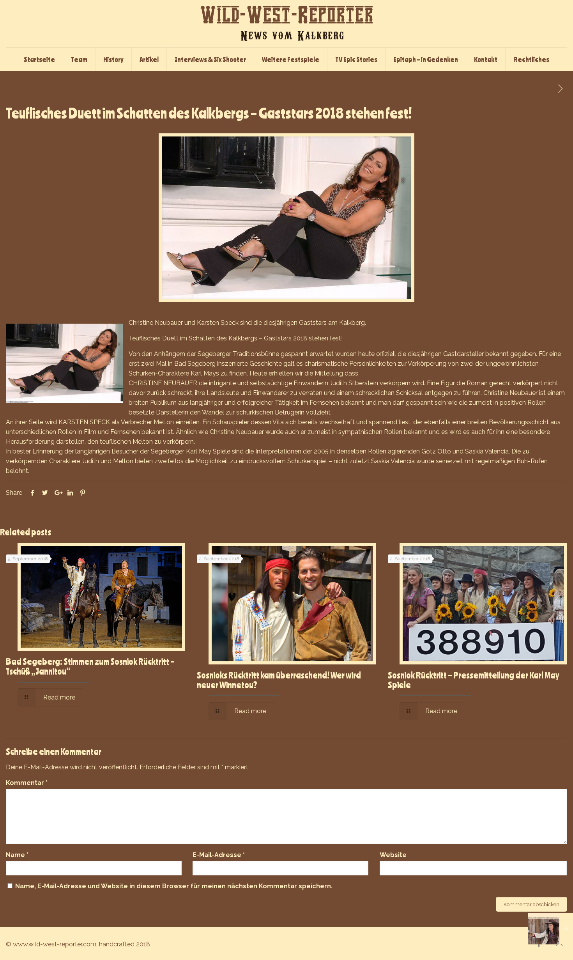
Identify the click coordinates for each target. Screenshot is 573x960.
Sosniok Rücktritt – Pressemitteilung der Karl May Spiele (473, 680)
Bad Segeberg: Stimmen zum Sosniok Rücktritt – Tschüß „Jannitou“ (90, 666)
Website (393, 855)
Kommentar (27, 782)
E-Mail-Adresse (219, 855)
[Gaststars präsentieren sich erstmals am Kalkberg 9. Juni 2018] (550, 928)
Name (17, 855)
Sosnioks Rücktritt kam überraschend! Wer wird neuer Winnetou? (279, 680)
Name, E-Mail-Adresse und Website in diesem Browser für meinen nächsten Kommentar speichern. (173, 886)
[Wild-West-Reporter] (286, 23)
